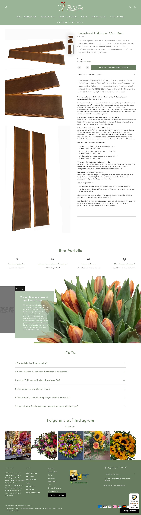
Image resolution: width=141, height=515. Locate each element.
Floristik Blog (52, 472)
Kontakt (50, 475)
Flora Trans (80, 36)
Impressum (52, 478)
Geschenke (30, 476)
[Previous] (17, 288)
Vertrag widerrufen (57, 495)
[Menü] (137, 494)
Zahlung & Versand (54, 488)
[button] (5, 7)
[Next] (22, 288)
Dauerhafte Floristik (33, 493)
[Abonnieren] (135, 474)
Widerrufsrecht (53, 491)
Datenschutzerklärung (27, 508)
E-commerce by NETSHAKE (12, 508)
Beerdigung (30, 486)
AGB (49, 485)
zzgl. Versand (87, 61)
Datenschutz (52, 481)
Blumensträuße (31, 473)
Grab (28, 483)
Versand (59, 508)
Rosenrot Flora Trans (15, 505)
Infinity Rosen (31, 480)
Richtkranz (30, 489)
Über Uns (51, 468)
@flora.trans (70, 426)
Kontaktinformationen (13, 510)
